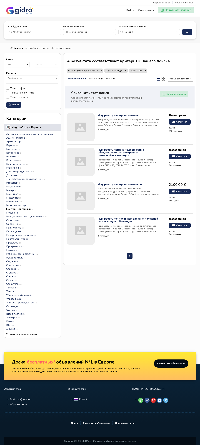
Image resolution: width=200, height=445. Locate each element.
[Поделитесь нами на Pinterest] (153, 400)
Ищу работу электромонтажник (118, 115)
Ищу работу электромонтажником (120, 184)
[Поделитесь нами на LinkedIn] (159, 400)
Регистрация (146, 10)
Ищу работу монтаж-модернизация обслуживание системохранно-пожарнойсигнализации (121, 152)
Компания (111, 78)
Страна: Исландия (114, 70)
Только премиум (19, 97)
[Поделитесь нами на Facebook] (147, 400)
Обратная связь (162, 2)
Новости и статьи (184, 2)
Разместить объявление (171, 363)
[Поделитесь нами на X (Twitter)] (165, 400)
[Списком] (158, 79)
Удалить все (136, 70)
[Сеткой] (163, 79)
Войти (130, 10)
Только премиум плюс (22, 92)
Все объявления (77, 78)
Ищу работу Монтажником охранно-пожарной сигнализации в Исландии (128, 220)
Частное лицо (96, 78)
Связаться (181, 121)
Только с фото (18, 88)
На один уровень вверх (22, 334)
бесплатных (41, 362)
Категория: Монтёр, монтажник (83, 70)
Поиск (74, 423)
